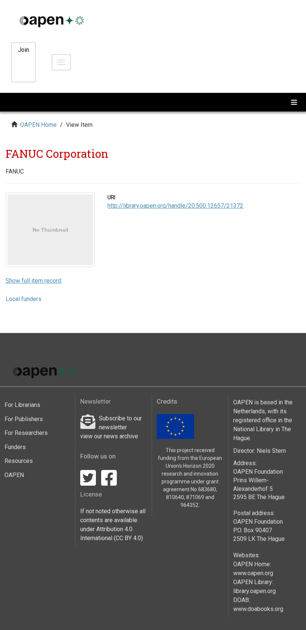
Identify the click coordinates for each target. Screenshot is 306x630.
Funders (15, 447)
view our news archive (109, 436)
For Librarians (22, 404)
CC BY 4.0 (128, 538)
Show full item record (33, 280)
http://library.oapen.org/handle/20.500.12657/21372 (175, 205)
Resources (18, 460)
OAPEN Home (38, 124)
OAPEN (14, 475)
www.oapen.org (253, 573)
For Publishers (23, 419)
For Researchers (26, 432)
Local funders (23, 299)
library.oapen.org (254, 591)
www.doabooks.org (258, 608)
